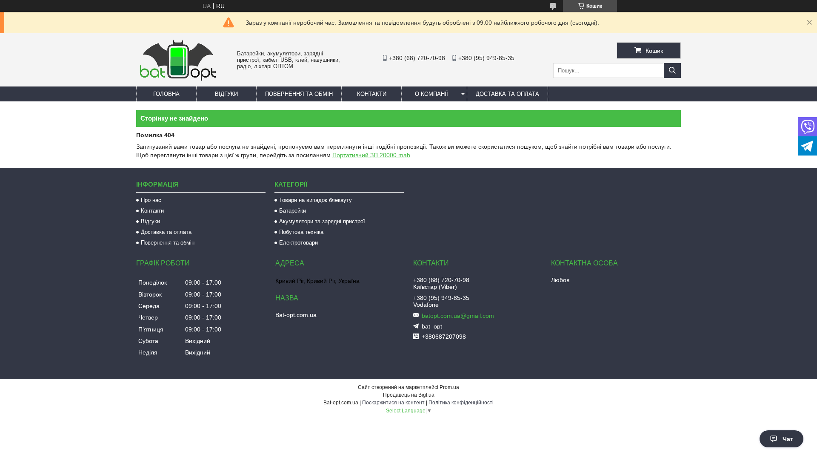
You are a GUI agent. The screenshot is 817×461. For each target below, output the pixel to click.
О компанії (431, 94)
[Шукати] (672, 70)
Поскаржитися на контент (393, 403)
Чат (788, 438)
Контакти (371, 94)
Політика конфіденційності (461, 403)
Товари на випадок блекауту (315, 200)
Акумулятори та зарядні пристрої (322, 221)
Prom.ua (449, 387)
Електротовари (298, 242)
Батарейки (292, 210)
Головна (166, 94)
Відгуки (226, 94)
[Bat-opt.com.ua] (178, 80)
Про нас (151, 200)
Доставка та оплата (507, 94)
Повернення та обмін (299, 94)
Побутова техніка (301, 232)
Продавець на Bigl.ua (408, 395)
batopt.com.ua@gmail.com (458, 315)
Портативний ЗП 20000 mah (371, 155)
